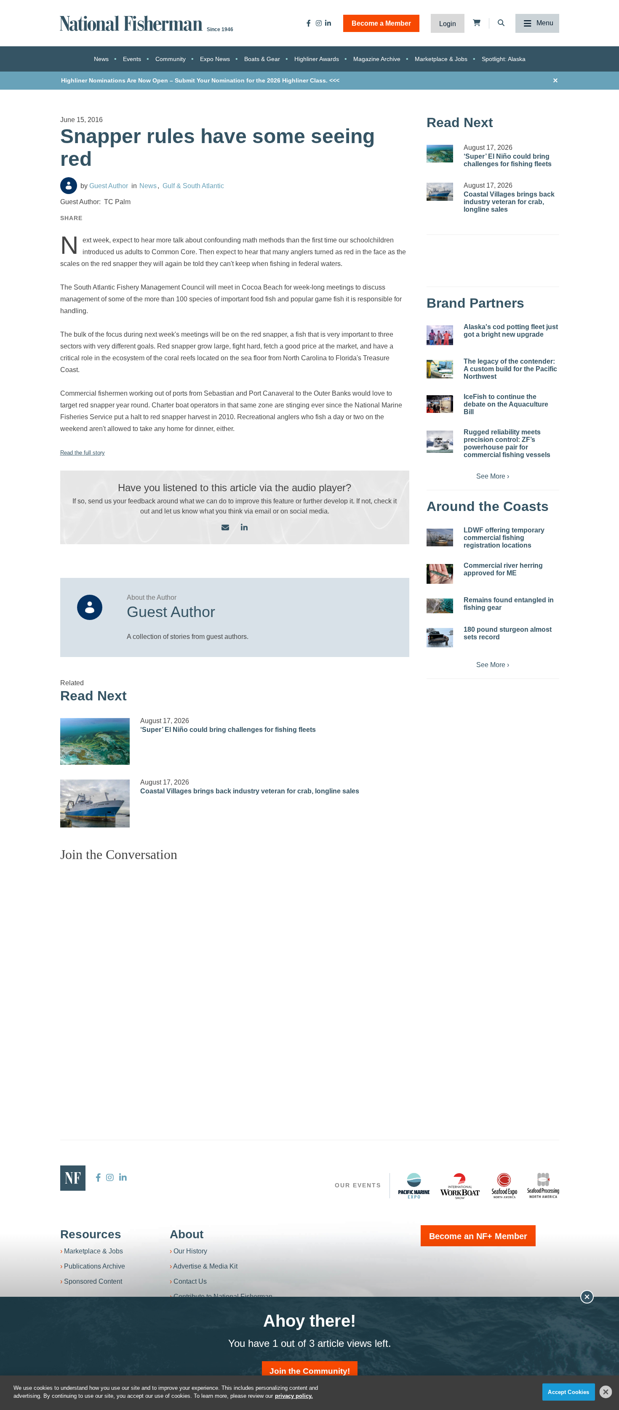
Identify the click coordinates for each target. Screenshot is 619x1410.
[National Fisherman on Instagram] (319, 23)
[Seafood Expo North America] (504, 1185)
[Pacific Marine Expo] (414, 1185)
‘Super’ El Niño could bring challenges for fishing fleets (228, 729)
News (101, 59)
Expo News (215, 59)
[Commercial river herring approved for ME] (440, 574)
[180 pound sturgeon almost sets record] (440, 637)
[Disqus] (235, 974)
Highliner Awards (316, 59)
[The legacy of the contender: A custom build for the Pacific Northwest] (440, 369)
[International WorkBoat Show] (460, 1185)
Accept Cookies (568, 1392)
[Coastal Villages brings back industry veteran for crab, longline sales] (95, 803)
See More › (492, 476)
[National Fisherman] (132, 22)
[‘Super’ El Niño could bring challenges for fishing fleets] (95, 741)
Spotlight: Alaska (504, 59)
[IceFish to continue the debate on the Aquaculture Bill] (440, 404)
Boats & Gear (262, 59)
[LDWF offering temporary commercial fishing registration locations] (440, 537)
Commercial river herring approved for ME (503, 569)
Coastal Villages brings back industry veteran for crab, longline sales (249, 791)
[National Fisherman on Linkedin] (328, 23)
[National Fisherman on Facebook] (309, 23)
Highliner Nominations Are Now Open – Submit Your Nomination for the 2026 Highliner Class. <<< (200, 80)
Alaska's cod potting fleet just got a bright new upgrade (511, 330)
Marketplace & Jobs (441, 59)
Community (170, 59)
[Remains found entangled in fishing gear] (440, 606)
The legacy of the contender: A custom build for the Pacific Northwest (510, 369)
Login (447, 23)
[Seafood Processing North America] (543, 1185)
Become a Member (381, 23)
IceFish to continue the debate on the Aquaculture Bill (506, 404)
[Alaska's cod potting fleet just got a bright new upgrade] (440, 335)
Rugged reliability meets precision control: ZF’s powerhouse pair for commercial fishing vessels (507, 443)
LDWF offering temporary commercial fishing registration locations (504, 538)
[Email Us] (225, 528)
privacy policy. (294, 1396)
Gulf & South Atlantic (193, 185)
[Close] (606, 1392)
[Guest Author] (68, 185)
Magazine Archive (376, 59)
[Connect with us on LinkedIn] (244, 528)
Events (132, 59)
